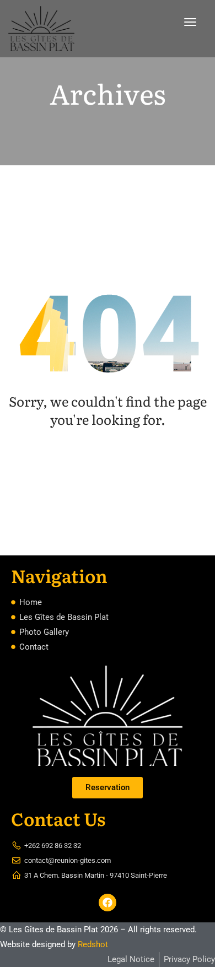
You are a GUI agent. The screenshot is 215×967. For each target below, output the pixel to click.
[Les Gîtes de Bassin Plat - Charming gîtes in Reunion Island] (41, 29)
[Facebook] (107, 902)
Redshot (93, 944)
